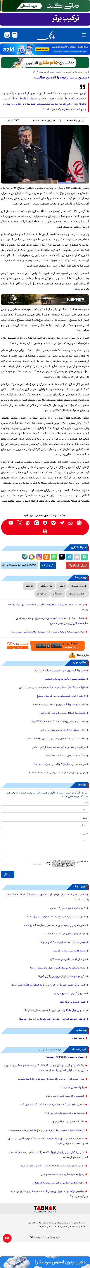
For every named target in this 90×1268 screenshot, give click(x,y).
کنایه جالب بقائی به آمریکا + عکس (68, 908)
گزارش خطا (83, 655)
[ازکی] (45, 49)
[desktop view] (14, 35)
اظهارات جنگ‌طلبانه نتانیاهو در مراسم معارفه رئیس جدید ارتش (52, 688)
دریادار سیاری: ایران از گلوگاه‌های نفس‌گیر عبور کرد (60, 764)
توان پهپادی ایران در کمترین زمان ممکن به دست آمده (57, 773)
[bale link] (53, 523)
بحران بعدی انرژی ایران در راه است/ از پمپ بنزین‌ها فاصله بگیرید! (51, 1079)
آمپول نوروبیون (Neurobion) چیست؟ (65, 1057)
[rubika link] (79, 523)
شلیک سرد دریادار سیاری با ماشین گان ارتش (63, 713)
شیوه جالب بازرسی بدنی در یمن (69, 951)
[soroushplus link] (45, 523)
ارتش (62, 586)
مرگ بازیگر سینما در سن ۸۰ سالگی (68, 959)
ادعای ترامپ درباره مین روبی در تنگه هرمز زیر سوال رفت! (56, 917)
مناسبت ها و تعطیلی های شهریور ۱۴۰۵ (64, 1113)
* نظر (85, 834)
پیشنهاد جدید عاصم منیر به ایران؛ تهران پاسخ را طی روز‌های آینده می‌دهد (46, 1130)
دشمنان (57, 594)
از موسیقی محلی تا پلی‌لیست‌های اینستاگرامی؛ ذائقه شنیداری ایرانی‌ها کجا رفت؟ (48, 607)
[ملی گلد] (45, 6)
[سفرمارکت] (45, 646)
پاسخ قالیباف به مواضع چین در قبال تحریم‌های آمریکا (58, 968)
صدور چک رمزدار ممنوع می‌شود (69, 994)
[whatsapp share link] (54, 557)
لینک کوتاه (79, 565)
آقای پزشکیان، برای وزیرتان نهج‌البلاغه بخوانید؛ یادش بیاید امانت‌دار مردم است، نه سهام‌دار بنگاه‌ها (48, 1154)
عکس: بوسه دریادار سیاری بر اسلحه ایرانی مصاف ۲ (59, 705)
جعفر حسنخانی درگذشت (73, 1002)
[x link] (19, 523)
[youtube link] (11, 523)
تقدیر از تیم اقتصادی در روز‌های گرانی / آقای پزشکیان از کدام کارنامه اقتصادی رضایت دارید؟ (47, 897)
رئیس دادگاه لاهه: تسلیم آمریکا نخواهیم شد (62, 942)
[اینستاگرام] (38, 556)
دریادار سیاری (78, 586)
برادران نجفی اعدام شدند (72, 1088)
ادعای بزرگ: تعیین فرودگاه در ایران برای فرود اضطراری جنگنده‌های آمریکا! (48, 985)
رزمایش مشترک (77, 594)
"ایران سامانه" (37, 1237)
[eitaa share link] (46, 557)
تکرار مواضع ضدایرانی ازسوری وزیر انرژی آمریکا (62, 977)
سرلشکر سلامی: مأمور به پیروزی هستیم (65, 679)
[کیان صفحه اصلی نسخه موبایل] (45, 1262)
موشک (29, 586)
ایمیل (85, 818)
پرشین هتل (78, 1038)
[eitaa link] (28, 523)
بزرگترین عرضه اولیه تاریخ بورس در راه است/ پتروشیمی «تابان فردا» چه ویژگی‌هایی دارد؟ (49, 1194)
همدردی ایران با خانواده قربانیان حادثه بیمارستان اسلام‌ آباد (55, 1011)
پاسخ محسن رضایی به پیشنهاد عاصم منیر (63, 1174)
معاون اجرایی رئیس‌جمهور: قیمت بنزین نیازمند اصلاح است (55, 925)
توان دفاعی (46, 586)
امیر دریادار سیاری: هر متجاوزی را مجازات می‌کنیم (60, 671)
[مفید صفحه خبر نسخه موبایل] (45, 19)
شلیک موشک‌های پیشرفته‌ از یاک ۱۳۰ (66, 756)
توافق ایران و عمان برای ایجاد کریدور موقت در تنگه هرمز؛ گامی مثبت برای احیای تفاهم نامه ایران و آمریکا (48, 1141)
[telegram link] (62, 523)
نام (86, 802)
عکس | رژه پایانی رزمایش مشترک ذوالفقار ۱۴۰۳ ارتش (58, 722)
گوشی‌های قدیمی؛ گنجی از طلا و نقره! (65, 1096)
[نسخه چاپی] (84, 557)
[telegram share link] (69, 557)
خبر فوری (42, 594)
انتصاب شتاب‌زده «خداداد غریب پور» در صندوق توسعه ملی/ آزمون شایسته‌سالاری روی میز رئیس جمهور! (52, 621)
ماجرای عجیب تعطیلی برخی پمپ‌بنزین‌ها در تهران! (59, 1183)
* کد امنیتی (82, 862)
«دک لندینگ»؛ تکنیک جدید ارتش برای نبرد (63, 730)
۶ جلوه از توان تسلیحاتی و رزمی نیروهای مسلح (61, 696)
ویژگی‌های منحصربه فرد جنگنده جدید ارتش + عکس (59, 747)
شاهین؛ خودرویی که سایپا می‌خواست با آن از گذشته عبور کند (52, 1105)
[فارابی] (45, 62)
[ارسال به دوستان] (77, 557)
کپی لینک (48, 565)
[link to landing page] (46, 35)
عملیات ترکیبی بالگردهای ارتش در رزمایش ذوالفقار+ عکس (56, 739)
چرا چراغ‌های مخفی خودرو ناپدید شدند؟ (65, 934)
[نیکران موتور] (45, 299)
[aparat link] (45, 531)
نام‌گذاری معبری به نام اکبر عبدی (68, 1122)
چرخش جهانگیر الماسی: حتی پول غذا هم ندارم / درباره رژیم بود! (52, 1019)
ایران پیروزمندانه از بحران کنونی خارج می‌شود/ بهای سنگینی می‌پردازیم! (48, 632)
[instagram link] (36, 523)
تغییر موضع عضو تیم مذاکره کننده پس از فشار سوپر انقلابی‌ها (52, 1166)
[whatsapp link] (70, 523)
